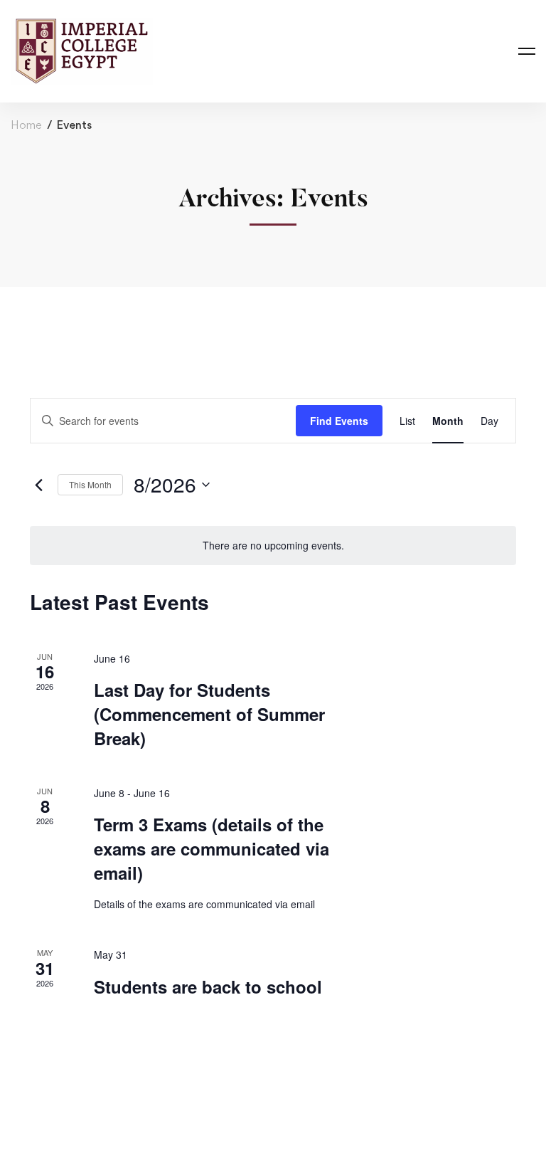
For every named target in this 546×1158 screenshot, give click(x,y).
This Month (90, 484)
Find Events (339, 421)
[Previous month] (38, 484)
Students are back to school (208, 986)
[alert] (273, 545)
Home (26, 125)
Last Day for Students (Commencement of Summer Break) (209, 714)
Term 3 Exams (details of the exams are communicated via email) (211, 848)
